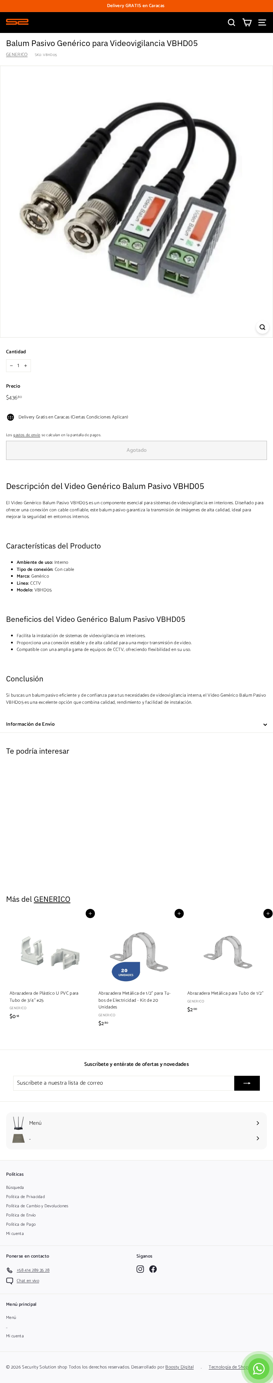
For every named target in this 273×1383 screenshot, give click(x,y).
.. (7, 1326)
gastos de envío (26, 435)
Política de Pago (21, 1224)
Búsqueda (15, 1187)
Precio (13, 386)
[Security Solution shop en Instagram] (140, 1269)
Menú (11, 1317)
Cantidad (16, 352)
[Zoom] (262, 327)
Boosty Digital (179, 1367)
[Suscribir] (247, 1083)
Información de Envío (30, 724)
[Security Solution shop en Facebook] (153, 1269)
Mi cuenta (15, 1233)
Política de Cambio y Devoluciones (37, 1206)
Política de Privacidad (25, 1196)
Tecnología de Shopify (231, 1367)
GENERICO (17, 54)
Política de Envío (21, 1215)
